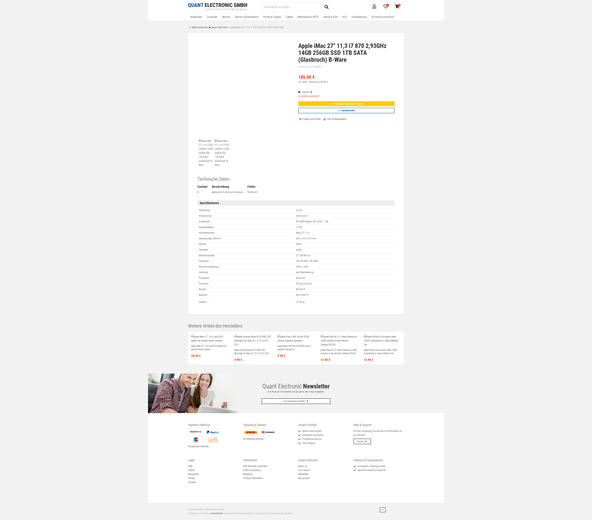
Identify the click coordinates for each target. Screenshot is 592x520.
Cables (289, 16)
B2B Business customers (255, 466)
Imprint (191, 470)
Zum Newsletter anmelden (294, 401)
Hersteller (203, 249)
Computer (212, 16)
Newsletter (303, 474)
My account (304, 478)
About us (302, 466)
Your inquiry (304, 470)
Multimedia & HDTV (308, 16)
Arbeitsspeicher (206, 227)
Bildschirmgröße (206, 255)
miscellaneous (359, 16)
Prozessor (204, 283)
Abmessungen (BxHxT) (210, 238)
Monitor (226, 16)
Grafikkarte (204, 221)
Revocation (193, 474)
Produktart (204, 277)
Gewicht (203, 302)
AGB (190, 466)
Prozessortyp (205, 215)
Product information (253, 478)
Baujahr (202, 289)
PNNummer (204, 210)
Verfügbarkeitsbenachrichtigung (347, 103)
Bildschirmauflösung (209, 266)
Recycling (247, 474)
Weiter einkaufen (199, 27)
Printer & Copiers (272, 16)
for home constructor (383, 16)
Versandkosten (216, 513)
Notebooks (196, 16)
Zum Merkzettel (348, 110)
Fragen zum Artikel (311, 119)
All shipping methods (253, 438)
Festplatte (204, 261)
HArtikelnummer (206, 232)
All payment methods (198, 446)
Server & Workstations (247, 16)
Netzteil (202, 244)
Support (360, 441)
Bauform (203, 294)
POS (344, 16)
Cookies (192, 482)
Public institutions (252, 470)
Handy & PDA (330, 16)
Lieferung (203, 272)
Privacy (191, 478)
